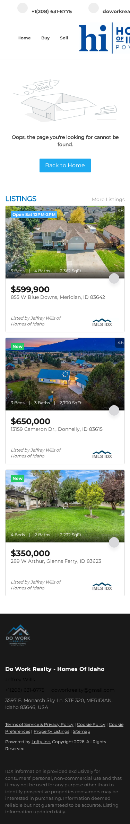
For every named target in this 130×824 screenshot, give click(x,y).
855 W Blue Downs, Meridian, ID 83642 (58, 297)
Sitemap (81, 731)
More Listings (108, 199)
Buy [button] (45, 37)
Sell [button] (64, 37)
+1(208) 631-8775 (24, 690)
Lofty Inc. (41, 741)
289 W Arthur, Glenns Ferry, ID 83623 (56, 561)
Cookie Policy (91, 724)
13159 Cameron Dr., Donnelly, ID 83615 (57, 429)
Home (24, 37)
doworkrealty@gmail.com (83, 690)
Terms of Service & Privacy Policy (39, 724)
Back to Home (65, 165)
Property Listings (51, 731)
